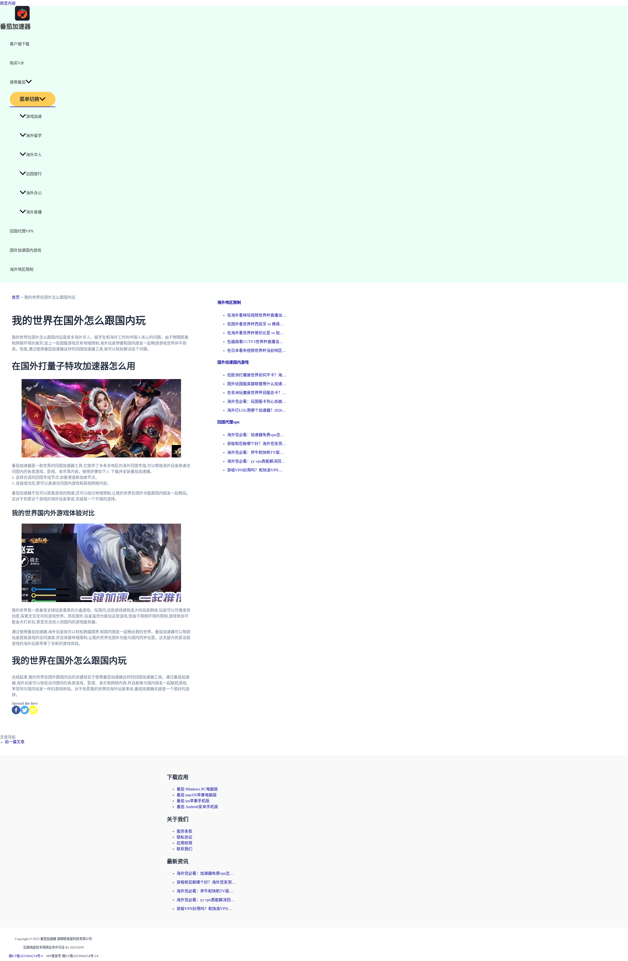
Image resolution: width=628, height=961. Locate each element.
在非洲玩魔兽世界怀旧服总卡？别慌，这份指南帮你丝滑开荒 (256, 393)
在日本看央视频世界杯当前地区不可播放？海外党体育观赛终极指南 (256, 350)
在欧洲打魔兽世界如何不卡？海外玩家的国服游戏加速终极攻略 (256, 375)
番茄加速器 (15, 27)
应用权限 (184, 843)
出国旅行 (34, 174)
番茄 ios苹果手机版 (193, 801)
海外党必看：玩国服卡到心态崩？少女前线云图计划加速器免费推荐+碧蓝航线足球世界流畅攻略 (256, 401)
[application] (29, 82)
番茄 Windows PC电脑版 (197, 789)
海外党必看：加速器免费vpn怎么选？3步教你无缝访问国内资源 (256, 435)
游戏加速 (34, 116)
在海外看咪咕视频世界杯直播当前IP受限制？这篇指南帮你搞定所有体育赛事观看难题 (256, 315)
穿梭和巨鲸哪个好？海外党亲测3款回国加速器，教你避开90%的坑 (256, 444)
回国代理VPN (22, 231)
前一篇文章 (12, 742)
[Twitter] (24, 710)
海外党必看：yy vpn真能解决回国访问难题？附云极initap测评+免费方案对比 (256, 461)
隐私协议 (184, 837)
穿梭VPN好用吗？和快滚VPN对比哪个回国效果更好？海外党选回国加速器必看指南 (256, 470)
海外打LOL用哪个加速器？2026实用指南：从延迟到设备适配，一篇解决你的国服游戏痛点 (256, 410)
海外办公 (34, 193)
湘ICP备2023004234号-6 (26, 956)
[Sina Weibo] (33, 710)
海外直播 (34, 212)
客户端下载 (19, 44)
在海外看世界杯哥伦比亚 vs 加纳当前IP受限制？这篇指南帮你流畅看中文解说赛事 (256, 333)
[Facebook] (16, 710)
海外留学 (34, 136)
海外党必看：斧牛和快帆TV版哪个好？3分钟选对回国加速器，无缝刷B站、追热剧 (256, 452)
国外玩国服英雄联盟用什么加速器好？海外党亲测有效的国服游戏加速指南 (256, 384)
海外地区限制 (21, 269)
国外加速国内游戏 (25, 250)
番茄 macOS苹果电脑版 (197, 795)
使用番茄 (18, 82)
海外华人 (34, 155)
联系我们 (184, 849)
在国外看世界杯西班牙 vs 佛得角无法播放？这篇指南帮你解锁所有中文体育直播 (256, 324)
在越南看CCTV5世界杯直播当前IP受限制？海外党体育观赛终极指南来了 (256, 342)
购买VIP (17, 63)
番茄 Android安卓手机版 (197, 807)
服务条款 (184, 831)
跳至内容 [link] (8, 3)
